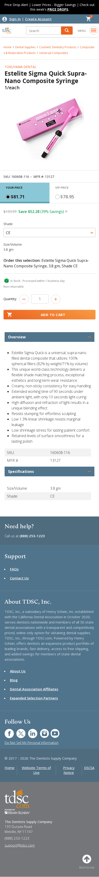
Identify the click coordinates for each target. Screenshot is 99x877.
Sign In (15, 19)
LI (29, 731)
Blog (14, 680)
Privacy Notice (69, 770)
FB (6, 731)
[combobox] (49, 232)
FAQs (14, 569)
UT (53, 731)
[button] (67, 31)
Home (10, 767)
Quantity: (10, 299)
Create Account (38, 19)
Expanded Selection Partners (34, 698)
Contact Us (19, 578)
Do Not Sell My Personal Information (31, 742)
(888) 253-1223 (32, 536)
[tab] (25, 193)
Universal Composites (53, 53)
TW (18, 731)
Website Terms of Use (36, 770)
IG (41, 731)
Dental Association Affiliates (34, 689)
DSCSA (89, 767)
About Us (18, 671)
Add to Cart (53, 314)
